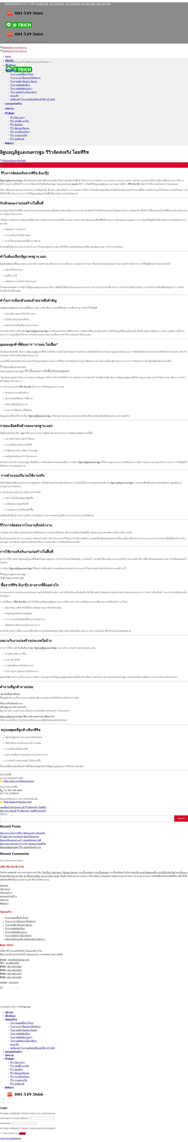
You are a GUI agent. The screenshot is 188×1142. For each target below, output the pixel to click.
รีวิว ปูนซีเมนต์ (17, 139)
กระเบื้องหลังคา (86, 872)
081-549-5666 (57, 4)
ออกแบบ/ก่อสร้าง (13, 103)
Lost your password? (10, 1138)
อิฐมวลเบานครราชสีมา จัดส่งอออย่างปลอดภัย (22, 833)
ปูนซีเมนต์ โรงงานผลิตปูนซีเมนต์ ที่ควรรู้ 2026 (32, 99)
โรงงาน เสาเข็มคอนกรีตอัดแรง (25, 78)
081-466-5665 (104, 4)
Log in (22, 1133)
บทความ (9, 108)
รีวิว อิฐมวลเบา (17, 117)
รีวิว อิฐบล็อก (16, 124)
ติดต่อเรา (9, 143)
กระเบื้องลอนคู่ (101, 872)
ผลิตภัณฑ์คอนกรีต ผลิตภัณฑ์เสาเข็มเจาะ (25, 939)
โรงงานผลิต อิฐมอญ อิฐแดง (23, 81)
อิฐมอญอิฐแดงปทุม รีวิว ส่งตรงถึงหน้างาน (20, 847)
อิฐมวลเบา (57, 872)
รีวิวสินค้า (10, 113)
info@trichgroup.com (18, 960)
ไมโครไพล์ (5, 876)
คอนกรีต (14, 95)
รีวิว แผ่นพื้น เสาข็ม (19, 121)
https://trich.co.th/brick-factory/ (18, 781)
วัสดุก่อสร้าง (11, 70)
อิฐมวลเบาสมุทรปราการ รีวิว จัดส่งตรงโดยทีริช (23, 844)
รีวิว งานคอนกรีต (18, 135)
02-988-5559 (41, 4)
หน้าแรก (9, 60)
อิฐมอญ (66, 872)
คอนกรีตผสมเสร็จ (148, 872)
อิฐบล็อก (47, 872)
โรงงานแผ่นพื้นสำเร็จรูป (21, 74)
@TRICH (13, 982)
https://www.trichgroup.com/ (17, 802)
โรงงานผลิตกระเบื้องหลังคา (23, 92)
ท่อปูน (56, 876)
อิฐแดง (74, 872)
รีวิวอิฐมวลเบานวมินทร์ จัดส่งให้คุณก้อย (19, 836)
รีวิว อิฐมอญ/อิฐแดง (19, 128)
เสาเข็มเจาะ (182, 872)
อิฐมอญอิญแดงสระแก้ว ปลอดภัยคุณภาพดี (20, 840)
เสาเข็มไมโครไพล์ (166, 872)
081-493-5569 (72, 4)
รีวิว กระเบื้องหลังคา (20, 132)
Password (6, 1123)
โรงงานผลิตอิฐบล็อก (20, 85)
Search (3, 814)
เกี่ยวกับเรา (10, 65)
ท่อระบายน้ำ (47, 876)
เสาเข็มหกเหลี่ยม (31, 876)
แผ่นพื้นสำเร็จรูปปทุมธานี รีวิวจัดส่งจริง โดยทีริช (23, 807)
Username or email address (15, 1118)
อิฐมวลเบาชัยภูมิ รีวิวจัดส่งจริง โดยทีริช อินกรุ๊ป (23, 811)
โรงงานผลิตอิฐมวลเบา (21, 88)
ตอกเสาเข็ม (17, 876)
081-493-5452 (88, 4)
